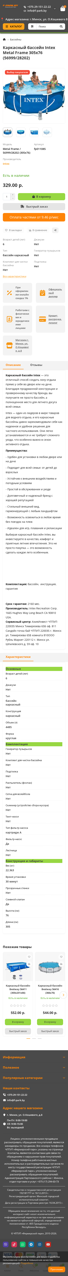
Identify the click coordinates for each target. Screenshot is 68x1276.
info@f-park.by (37, 10)
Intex (6, 163)
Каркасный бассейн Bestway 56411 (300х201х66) (18, 989)
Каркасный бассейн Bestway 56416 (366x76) (50, 989)
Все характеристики (14, 276)
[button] (4, 995)
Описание (13, 365)
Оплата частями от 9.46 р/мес (34, 217)
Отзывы (36, 365)
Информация (14, 1057)
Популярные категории (22, 1078)
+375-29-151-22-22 (39, 6)
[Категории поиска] (32, 26)
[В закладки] (29, 957)
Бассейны (15, 39)
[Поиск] (61, 26)
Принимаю (56, 1269)
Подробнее (27, 1263)
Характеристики (18, 657)
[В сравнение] (29, 964)
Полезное (11, 1067)
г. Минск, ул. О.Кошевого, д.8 (24, 1115)
